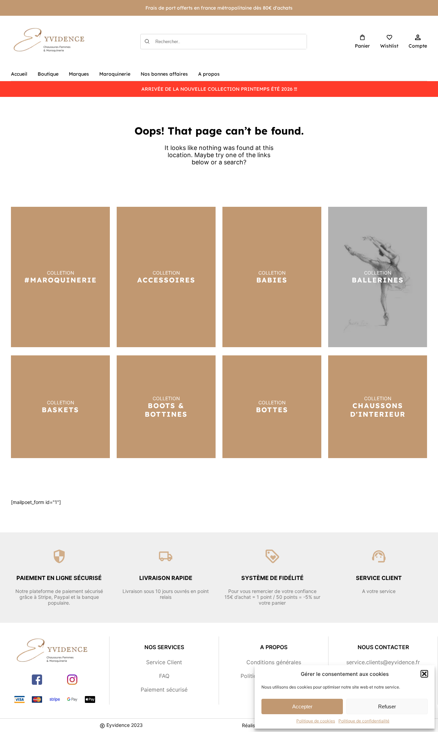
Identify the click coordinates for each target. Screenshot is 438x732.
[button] (424, 673)
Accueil (19, 74)
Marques (79, 74)
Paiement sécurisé (164, 689)
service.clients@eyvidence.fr (383, 662)
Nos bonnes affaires (164, 74)
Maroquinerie (114, 74)
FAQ (164, 675)
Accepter (302, 706)
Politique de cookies (315, 720)
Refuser (387, 706)
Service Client (164, 662)
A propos (209, 74)
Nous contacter (383, 647)
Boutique (48, 74)
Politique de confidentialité (363, 720)
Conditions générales (273, 662)
